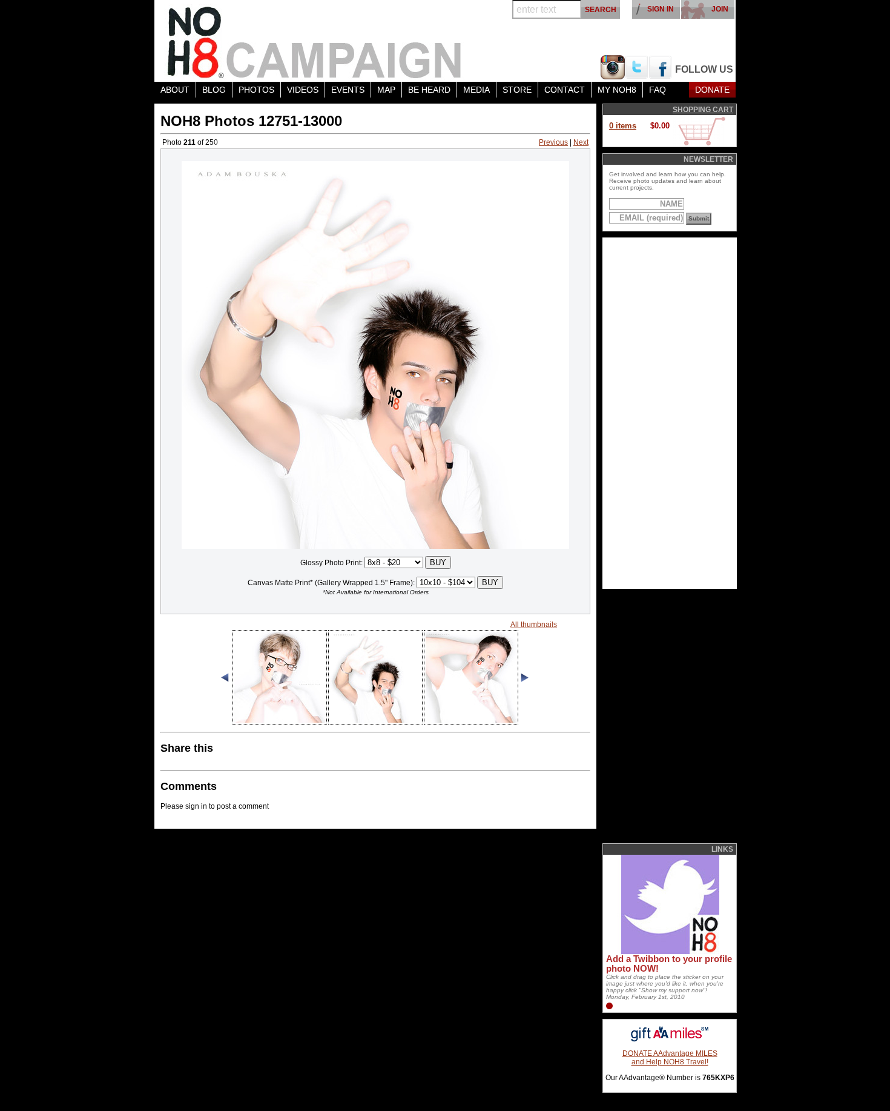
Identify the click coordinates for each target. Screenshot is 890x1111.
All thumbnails (533, 624)
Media (476, 90)
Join (719, 9)
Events (347, 90)
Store (517, 90)
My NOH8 (617, 90)
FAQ (657, 90)
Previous (553, 142)
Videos (302, 90)
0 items (622, 125)
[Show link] (669, 951)
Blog (214, 90)
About (175, 90)
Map (386, 90)
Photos (256, 90)
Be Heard (429, 90)
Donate (712, 90)
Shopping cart (703, 109)
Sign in (660, 9)
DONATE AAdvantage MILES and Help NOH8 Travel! (669, 1057)
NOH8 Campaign (314, 41)
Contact (564, 90)
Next (580, 142)
